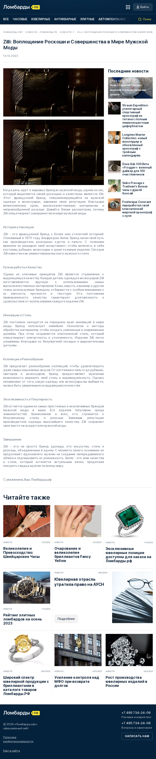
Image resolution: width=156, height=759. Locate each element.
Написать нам (137, 736)
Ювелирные (40, 19)
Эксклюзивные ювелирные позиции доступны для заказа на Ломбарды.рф (129, 555)
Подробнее (66, 619)
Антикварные (65, 19)
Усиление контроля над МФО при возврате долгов (76, 681)
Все (6, 19)
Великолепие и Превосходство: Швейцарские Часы (21, 552)
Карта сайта (11, 750)
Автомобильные (112, 19)
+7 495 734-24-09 (136, 713)
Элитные (87, 19)
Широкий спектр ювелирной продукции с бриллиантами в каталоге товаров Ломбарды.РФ (26, 685)
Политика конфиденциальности (18, 739)
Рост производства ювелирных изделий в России (126, 681)
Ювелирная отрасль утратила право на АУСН (79, 582)
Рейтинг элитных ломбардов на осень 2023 (22, 619)
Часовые (20, 19)
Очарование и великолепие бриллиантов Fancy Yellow (72, 554)
